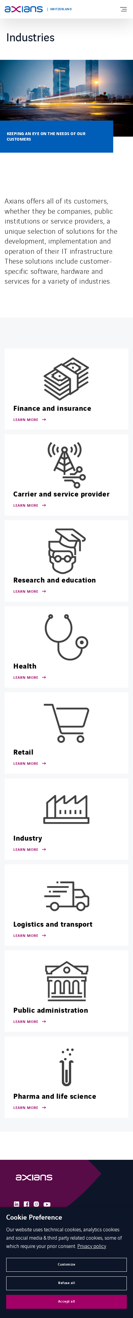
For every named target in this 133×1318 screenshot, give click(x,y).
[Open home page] (24, 9)
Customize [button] (66, 1264)
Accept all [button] (66, 1301)
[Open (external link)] (34, 1179)
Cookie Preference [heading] (34, 1217)
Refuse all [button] (66, 1283)
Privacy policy (91, 1246)
